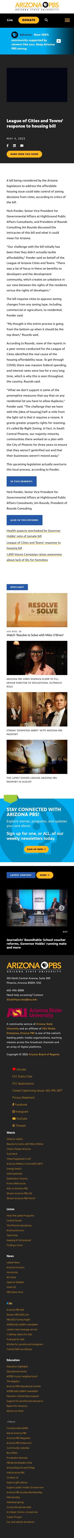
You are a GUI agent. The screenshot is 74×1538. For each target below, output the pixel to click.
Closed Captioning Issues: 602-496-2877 (37, 1090)
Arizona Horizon (15, 1267)
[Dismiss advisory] (59, 41)
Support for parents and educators (25, 1401)
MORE (43, 875)
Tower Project (14, 1517)
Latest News (13, 1262)
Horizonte (12, 1272)
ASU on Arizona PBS (17, 1188)
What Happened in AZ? (19, 1158)
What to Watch (15, 1139)
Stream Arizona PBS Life (19, 1193)
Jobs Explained (14, 1173)
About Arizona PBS (16, 1433)
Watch (11, 1132)
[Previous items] (12, 908)
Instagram (21, 1111)
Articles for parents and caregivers (25, 1344)
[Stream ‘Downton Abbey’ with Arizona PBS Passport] (37, 694)
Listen (10, 1209)
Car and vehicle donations (20, 1522)
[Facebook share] (9, 145)
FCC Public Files (22, 1076)
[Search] (46, 20)
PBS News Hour (15, 1292)
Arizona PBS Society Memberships (24, 1492)
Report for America (17, 1406)
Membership (13, 1497)
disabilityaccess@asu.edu (22, 999)
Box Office (12, 1452)
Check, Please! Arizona (19, 1149)
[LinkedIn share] (16, 145)
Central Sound (14, 1220)
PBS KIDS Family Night (18, 1319)
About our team (15, 1411)
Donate (21, 1069)
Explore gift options (17, 1482)
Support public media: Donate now (25, 1487)
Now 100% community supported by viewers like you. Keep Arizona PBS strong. (33, 41)
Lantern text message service (22, 1329)
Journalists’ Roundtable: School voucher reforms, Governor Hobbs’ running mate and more (36, 943)
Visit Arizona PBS (15, 1472)
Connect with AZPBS (17, 1428)
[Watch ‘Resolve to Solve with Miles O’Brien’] (37, 595)
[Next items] (62, 908)
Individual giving (15, 1502)
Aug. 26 (14, 631)
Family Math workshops (19, 1349)
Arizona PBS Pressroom (19, 1443)
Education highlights (17, 1366)
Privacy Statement (23, 1097)
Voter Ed (11, 1287)
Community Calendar (18, 1448)
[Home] (37, 6)
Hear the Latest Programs (20, 1215)
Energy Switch (14, 1168)
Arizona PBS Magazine (18, 1438)
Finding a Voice (15, 1245)
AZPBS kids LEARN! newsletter (22, 1324)
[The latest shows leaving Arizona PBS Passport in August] (37, 742)
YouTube (21, 1118)
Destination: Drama (17, 1178)
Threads (20, 1125)
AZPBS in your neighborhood (22, 1376)
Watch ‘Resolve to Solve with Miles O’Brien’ (35, 635)
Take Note (12, 1235)
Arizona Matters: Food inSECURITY (25, 1163)
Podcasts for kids (15, 1339)
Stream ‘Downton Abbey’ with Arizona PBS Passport (34, 732)
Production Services (17, 1457)
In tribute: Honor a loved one (22, 1512)
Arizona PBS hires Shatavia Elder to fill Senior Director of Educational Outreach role (34, 683)
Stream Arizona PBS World (21, 1198)
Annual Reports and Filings (21, 1467)
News (10, 1256)
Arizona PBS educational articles (24, 1386)
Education (13, 1360)
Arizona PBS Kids (15, 1309)
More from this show (24, 154)
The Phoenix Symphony (19, 1225)
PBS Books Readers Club (19, 1462)
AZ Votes (11, 1277)
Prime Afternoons (16, 1183)
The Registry (13, 1381)
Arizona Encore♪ (15, 1230)
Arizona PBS (27, 1033)
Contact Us (12, 1477)
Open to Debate (15, 1282)
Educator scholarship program (23, 1396)
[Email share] (23, 145)
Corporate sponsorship (19, 1507)
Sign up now (35, 849)
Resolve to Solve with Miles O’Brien (25, 1144)
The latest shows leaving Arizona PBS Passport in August (32, 780)
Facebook (20, 1104)
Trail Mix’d (12, 1153)
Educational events (17, 1371)
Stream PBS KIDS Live (18, 1314)
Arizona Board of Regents (44, 1054)
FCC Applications (23, 1083)
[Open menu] (67, 20)
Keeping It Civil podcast (19, 1240)
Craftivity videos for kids (19, 1334)
